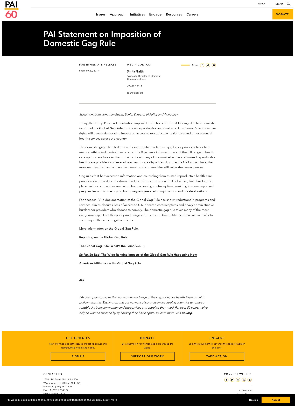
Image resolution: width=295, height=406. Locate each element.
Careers (192, 14)
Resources (174, 14)
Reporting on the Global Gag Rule (103, 237)
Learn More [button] (110, 399)
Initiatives (137, 14)
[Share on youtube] (244, 380)
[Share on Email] (214, 65)
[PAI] (12, 9)
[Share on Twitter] (208, 65)
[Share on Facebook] (202, 65)
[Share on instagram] (238, 380)
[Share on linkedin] (250, 380)
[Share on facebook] (226, 380)
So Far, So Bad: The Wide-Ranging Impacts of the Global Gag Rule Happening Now (138, 254)
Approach (117, 14)
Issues (101, 14)
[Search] (288, 4)
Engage (155, 14)
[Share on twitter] (232, 380)
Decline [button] (253, 399)
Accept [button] (276, 399)
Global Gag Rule (111, 128)
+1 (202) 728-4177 (58, 390)
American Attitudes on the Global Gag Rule (110, 263)
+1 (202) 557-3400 (62, 386)
